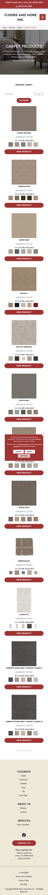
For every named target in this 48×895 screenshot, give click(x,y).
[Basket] (17, 144)
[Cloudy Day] (23, 251)
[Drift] (29, 251)
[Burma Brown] (17, 358)
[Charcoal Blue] (23, 412)
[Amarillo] (24, 172)
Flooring (12, 27)
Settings (24, 456)
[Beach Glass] (36, 679)
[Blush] (23, 626)
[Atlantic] (17, 679)
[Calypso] (17, 412)
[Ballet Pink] (23, 679)
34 (27, 751)
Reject (30, 451)
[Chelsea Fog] (29, 519)
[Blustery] (29, 144)
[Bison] (23, 198)
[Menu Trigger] (43, 17)
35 (30, 751)
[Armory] (24, 653)
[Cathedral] (23, 465)
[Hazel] (36, 519)
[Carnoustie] (36, 198)
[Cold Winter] (29, 358)
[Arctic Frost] (17, 198)
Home (4, 27)
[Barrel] (24, 118)
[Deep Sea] (36, 358)
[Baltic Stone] (24, 332)
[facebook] (24, 835)
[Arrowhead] (24, 493)
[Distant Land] (36, 412)
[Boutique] (36, 144)
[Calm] (36, 626)
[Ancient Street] (17, 465)
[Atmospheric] (24, 600)
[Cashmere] (29, 305)
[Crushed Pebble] (29, 465)
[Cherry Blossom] (36, 305)
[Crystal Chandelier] (36, 465)
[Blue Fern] (23, 144)
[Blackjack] (17, 305)
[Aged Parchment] (11, 465)
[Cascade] (23, 305)
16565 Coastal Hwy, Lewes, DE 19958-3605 (24, 2)
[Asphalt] (24, 386)
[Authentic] (24, 225)
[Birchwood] (24, 279)
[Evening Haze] (36, 251)
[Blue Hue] (17, 251)
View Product (24, 152)
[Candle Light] (23, 358)
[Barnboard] (29, 679)
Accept (18, 451)
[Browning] (29, 198)
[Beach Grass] (17, 519)
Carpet (19, 27)
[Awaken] (17, 626)
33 (24, 751)
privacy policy (23, 444)
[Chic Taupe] (29, 412)
